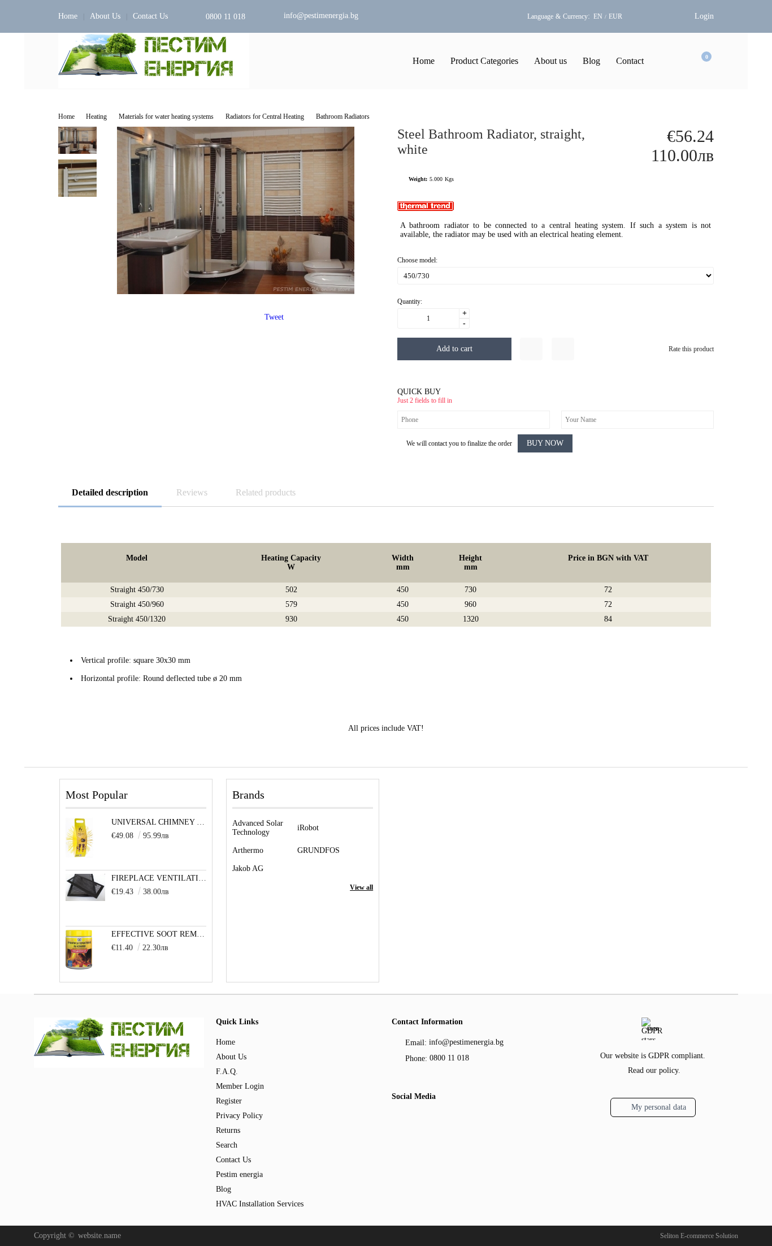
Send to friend (563, 349)
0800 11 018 (225, 16)
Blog (591, 61)
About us (550, 61)
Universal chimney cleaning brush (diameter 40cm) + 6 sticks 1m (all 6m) (159, 822)
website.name (99, 1235)
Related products (266, 492)
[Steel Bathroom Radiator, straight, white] (235, 291)
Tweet (274, 317)
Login (704, 16)
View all (361, 887)
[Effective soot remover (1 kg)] (79, 967)
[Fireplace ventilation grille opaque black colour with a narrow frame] (85, 898)
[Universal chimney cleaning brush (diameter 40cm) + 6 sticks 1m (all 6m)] (79, 855)
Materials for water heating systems (166, 116)
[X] (417, 1119)
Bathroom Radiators (343, 116)
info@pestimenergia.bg (321, 15)
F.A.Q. (227, 1071)
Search (226, 1145)
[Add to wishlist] (531, 349)
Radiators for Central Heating (264, 116)
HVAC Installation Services (259, 1204)
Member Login (240, 1086)
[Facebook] (398, 1121)
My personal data (658, 1107)
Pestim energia (239, 1174)
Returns (228, 1130)
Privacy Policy (239, 1115)
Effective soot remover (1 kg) (159, 934)
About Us (105, 16)
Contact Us (150, 16)
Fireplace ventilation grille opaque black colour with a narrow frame (159, 878)
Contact (630, 61)
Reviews (191, 492)
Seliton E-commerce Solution (699, 1236)
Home (67, 16)
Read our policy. (654, 1070)
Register (229, 1101)
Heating (96, 116)
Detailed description (110, 492)
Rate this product (691, 349)
